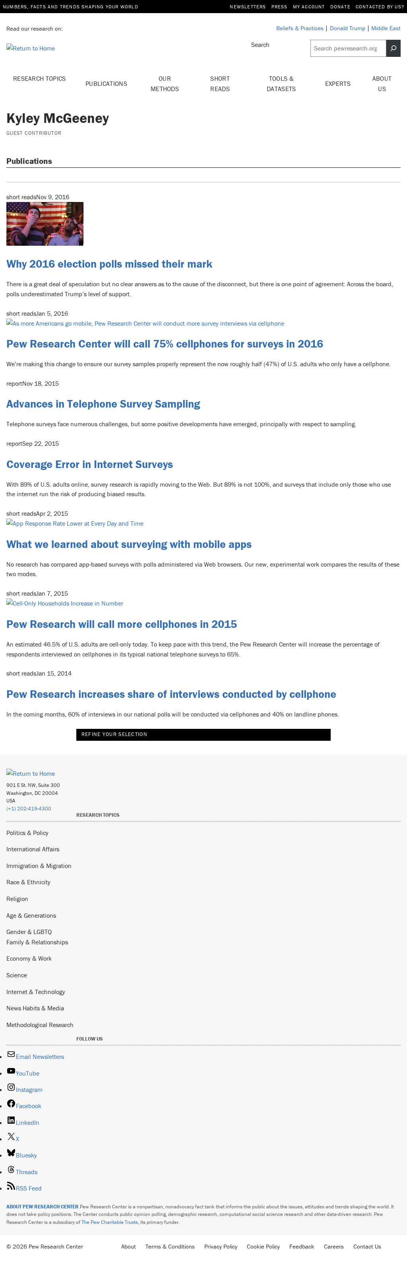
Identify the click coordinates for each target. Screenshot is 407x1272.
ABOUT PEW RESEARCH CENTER (42, 1206)
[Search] (393, 48)
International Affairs (32, 849)
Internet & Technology (35, 992)
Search (260, 45)
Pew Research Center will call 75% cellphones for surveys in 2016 (164, 343)
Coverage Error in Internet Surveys (89, 464)
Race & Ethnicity (28, 882)
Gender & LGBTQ (29, 932)
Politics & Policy (27, 833)
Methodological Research (40, 1025)
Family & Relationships (37, 942)
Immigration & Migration (39, 866)
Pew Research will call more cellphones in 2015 (121, 624)
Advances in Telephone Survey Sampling (103, 403)
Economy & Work (29, 958)
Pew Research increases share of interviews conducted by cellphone (171, 694)
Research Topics (39, 78)
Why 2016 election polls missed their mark (109, 263)
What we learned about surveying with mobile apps (129, 544)
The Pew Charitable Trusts (109, 1222)
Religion (17, 899)
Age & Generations (31, 915)
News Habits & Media (35, 1008)
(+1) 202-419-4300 (28, 808)
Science (16, 975)
